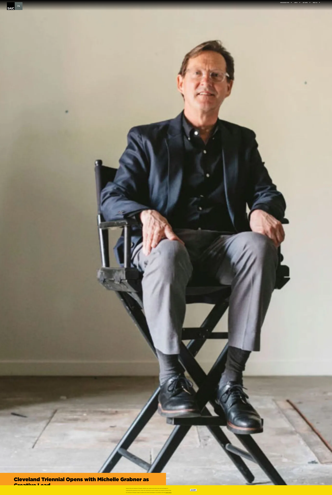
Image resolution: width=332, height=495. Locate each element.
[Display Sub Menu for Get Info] (309, 2)
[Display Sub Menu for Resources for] (290, 2)
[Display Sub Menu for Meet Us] (318, 2)
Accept (193, 490)
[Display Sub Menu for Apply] (299, 2)
